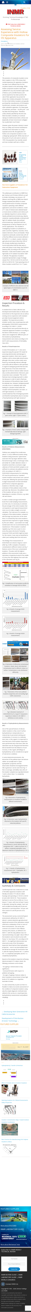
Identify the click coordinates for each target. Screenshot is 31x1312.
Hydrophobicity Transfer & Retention (12, 1065)
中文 (28, 8)
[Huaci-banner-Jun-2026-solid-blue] (15, 642)
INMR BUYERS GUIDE (9, 1275)
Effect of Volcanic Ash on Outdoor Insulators (14, 1083)
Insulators (4, 41)
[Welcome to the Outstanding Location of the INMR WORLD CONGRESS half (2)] (15, 1045)
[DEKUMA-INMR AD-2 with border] (15, 440)
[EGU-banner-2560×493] (15, 296)
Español (23, 8)
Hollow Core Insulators (14, 44)
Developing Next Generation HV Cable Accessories (14, 1013)
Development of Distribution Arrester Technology (12, 1019)
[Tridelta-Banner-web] (15, 879)
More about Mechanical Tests (10, 1244)
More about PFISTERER (8, 1226)
